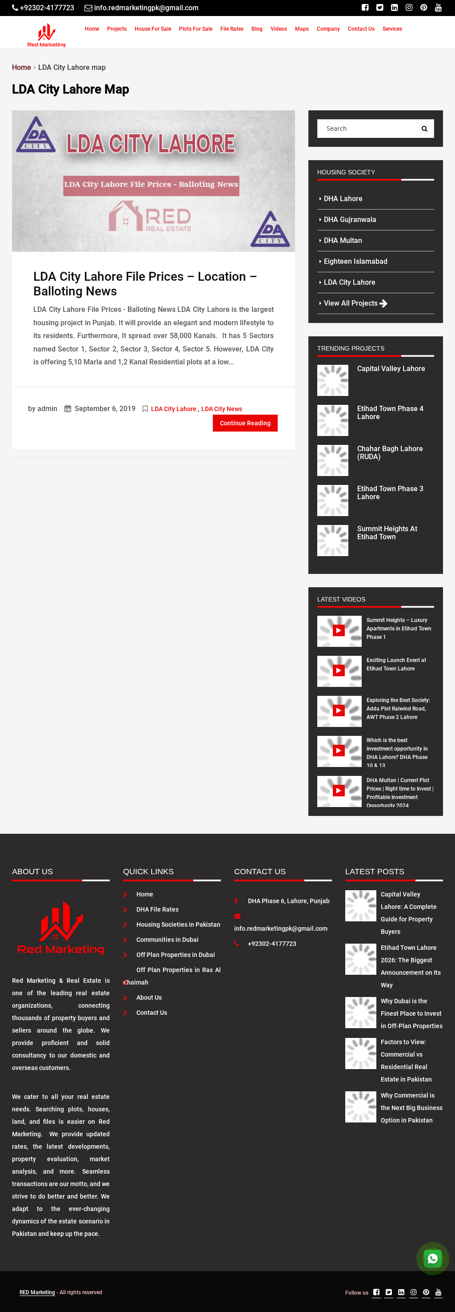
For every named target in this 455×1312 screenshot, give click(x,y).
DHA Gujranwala (350, 219)
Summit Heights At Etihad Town (387, 533)
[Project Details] (332, 379)
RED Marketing (37, 1292)
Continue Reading (245, 423)
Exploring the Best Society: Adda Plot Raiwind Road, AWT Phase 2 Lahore (398, 708)
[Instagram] (409, 7)
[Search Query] (424, 128)
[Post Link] (153, 180)
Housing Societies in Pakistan (178, 924)
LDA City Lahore (173, 408)
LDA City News (221, 408)
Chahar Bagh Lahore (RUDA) (390, 452)
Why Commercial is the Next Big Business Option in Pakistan (412, 1108)
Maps (302, 29)
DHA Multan (343, 240)
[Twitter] (379, 7)
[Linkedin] (394, 7)
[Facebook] (365, 7)
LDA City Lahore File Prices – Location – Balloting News (145, 284)
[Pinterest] (423, 7)
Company (328, 29)
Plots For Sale (195, 29)
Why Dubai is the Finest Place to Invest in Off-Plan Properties (412, 1013)
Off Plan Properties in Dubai (175, 954)
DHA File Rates (157, 909)
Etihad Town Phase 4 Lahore (390, 412)
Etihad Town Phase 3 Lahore (390, 492)
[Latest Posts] (360, 904)
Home (92, 29)
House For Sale (153, 29)
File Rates (231, 29)
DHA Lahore (343, 198)
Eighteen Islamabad (355, 261)
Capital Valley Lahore (391, 368)
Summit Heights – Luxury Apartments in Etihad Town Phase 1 (399, 628)
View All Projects (351, 303)
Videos (279, 29)
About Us (149, 997)
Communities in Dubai (167, 939)
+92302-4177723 (272, 943)
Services (392, 29)
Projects (117, 29)
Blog (257, 29)
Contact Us (361, 29)
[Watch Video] (339, 638)
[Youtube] (438, 7)
